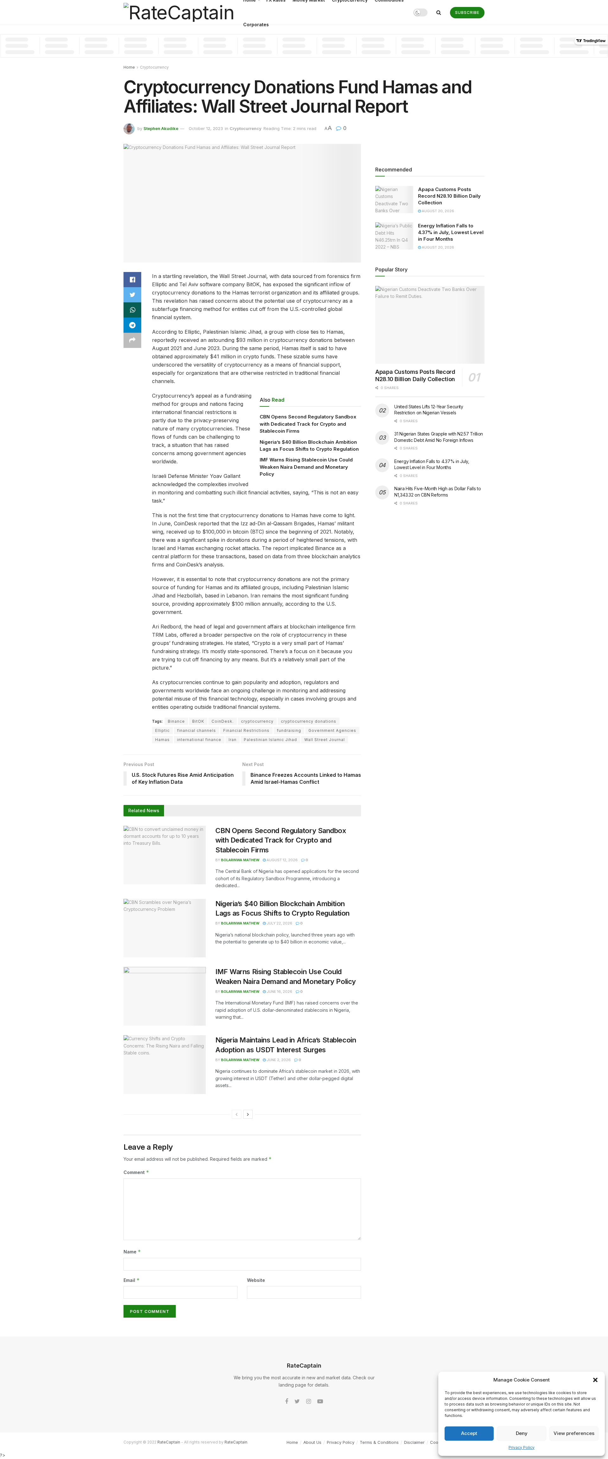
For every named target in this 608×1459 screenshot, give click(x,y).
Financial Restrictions (246, 730)
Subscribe (467, 12)
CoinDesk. (223, 721)
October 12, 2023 (206, 128)
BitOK (198, 721)
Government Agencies (332, 730)
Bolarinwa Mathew (240, 860)
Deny (522, 1433)
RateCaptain (168, 1442)
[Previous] (236, 1114)
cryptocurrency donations (308, 721)
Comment (136, 1172)
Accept (469, 1433)
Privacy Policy (522, 1447)
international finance (199, 739)
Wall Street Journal (324, 739)
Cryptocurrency (154, 67)
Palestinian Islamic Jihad (270, 739)
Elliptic (162, 730)
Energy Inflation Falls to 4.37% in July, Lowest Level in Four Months (451, 232)
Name (132, 1252)
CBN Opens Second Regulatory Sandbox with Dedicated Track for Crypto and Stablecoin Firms (308, 424)
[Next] (248, 1114)
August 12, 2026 (282, 860)
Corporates (256, 24)
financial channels (196, 730)
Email (132, 1280)
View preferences (574, 1433)
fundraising (289, 730)
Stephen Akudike (160, 128)
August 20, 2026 (437, 211)
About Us (312, 1442)
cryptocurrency (257, 721)
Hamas (162, 739)
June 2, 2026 (278, 1060)
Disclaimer (414, 1442)
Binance (176, 721)
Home (129, 67)
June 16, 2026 (279, 991)
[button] (595, 1380)
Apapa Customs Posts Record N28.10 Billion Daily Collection (449, 196)
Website (256, 1280)
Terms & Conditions (379, 1442)
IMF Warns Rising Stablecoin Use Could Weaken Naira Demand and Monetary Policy (306, 467)
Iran (233, 739)
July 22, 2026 (279, 923)
